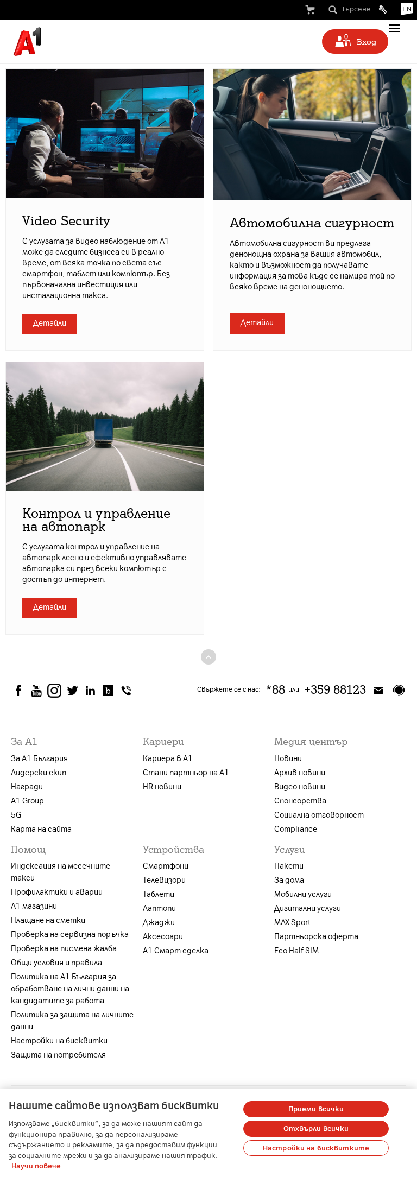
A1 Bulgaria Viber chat (126, 690)
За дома (289, 880)
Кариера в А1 (168, 758)
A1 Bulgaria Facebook (18, 690)
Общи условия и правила (56, 962)
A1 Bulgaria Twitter (72, 690)
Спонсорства (300, 801)
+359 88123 (335, 690)
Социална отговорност (319, 815)
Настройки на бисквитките (316, 1148)
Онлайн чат (398, 690)
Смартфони (165, 866)
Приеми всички (316, 1109)
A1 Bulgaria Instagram (54, 690)
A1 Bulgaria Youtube (36, 690)
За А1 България (39, 758)
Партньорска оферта (316, 936)
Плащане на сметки (48, 920)
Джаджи (159, 922)
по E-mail (378, 690)
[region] (208, 1133)
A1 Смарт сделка (175, 950)
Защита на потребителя (58, 1055)
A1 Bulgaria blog (108, 690)
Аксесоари (163, 936)
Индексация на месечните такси (60, 872)
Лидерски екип (38, 772)
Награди (27, 787)
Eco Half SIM (296, 950)
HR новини (162, 787)
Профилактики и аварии (57, 892)
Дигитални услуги (307, 908)
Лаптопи (159, 908)
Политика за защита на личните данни (72, 1021)
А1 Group (27, 801)
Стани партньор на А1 (186, 772)
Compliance (295, 829)
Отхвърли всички (316, 1128)
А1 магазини (34, 906)
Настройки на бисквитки (59, 1041)
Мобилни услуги (303, 894)
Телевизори (164, 880)
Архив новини (299, 772)
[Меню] (394, 28)
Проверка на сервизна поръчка (70, 934)
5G (16, 815)
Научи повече (36, 1166)
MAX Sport (292, 922)
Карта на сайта (41, 829)
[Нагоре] (208, 656)
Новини (288, 758)
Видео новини (299, 787)
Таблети (158, 894)
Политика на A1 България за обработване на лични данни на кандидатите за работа (70, 988)
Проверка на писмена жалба (64, 948)
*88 (275, 690)
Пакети (289, 866)
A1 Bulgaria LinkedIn (90, 690)
